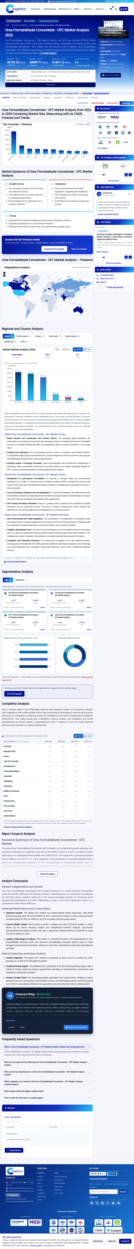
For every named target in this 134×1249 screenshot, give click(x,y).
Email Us (103, 282)
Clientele (40, 1190)
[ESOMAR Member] (102, 117)
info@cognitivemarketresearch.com (63, 1)
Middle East (10, 341)
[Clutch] (125, 142)
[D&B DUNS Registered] (99, 1222)
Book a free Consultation (77, 1027)
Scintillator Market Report (108, 214)
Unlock (42, 607)
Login (124, 9)
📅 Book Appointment (114, 287)
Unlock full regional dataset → (17, 562)
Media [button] (77, 8)
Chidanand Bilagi (115, 41)
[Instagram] (97, 1203)
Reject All (112, 1241)
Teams (39, 1183)
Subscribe (123, 1192)
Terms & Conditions (60, 1176)
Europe (39, 336)
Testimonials (41, 1196)
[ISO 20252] (124, 126)
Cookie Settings (59, 1183)
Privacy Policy (36, 1245)
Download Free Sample (54, 249)
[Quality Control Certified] (62, 1230)
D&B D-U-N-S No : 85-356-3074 (117, 1)
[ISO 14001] (100, 132)
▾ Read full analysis (47, 874)
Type (7, 580)
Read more (10, 1020)
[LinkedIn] (102, 1203)
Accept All (125, 1241)
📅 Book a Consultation (110, 75)
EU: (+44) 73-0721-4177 (35, 1)
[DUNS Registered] (100, 142)
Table (89, 349)
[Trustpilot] (102, 148)
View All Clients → (114, 181)
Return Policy (58, 1186)
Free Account (112, 103)
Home (7, 25)
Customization (82, 103)
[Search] (116, 9)
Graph (79, 349)
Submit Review (14, 1150)
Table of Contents (20, 97)
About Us (100, 8)
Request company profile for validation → (19, 827)
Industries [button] (35, 8)
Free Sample (63, 93)
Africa (24, 341)
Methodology (50, 8)
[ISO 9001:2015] (100, 126)
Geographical (35, 97)
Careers (39, 1186)
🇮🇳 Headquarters (12, 1195)
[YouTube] (113, 1203)
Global (8, 336)
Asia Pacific (55, 336)
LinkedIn (11, 1027)
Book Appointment (77, 93)
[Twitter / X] (108, 1203)
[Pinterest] (118, 1203)
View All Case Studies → (114, 263)
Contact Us (10, 1177)
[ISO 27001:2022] (108, 126)
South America (72, 336)
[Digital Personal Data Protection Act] (129, 132)
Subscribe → (127, 103)
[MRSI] (114, 117)
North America (23, 336)
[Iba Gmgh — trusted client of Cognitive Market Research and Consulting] (123, 166)
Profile (22, 1027)
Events (39, 1200)
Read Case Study (102, 252)
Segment (46, 97)
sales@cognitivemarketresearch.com (21, 1191)
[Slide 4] (101, 174)
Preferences (98, 1241)
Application (21, 580)
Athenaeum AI (64, 8)
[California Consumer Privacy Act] (123, 132)
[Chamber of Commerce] (109, 142)
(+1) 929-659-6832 (106, 275)
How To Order (58, 1193)
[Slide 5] (103, 174)
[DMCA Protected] (117, 142)
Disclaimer (57, 1190)
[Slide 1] (97, 174)
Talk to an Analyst (79, 249)
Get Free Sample (14, 693)
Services (87, 8)
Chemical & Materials (20, 25)
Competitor (58, 97)
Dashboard (70, 97)
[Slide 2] (98, 174)
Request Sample (97, 103)
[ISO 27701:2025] (116, 126)
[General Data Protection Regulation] (116, 132)
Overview (6, 97)
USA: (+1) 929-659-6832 (17, 1)
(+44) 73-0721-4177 (107, 279)
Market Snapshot (49, 53)
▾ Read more (50, 85)
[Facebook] (92, 1203)
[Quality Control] (109, 132)
